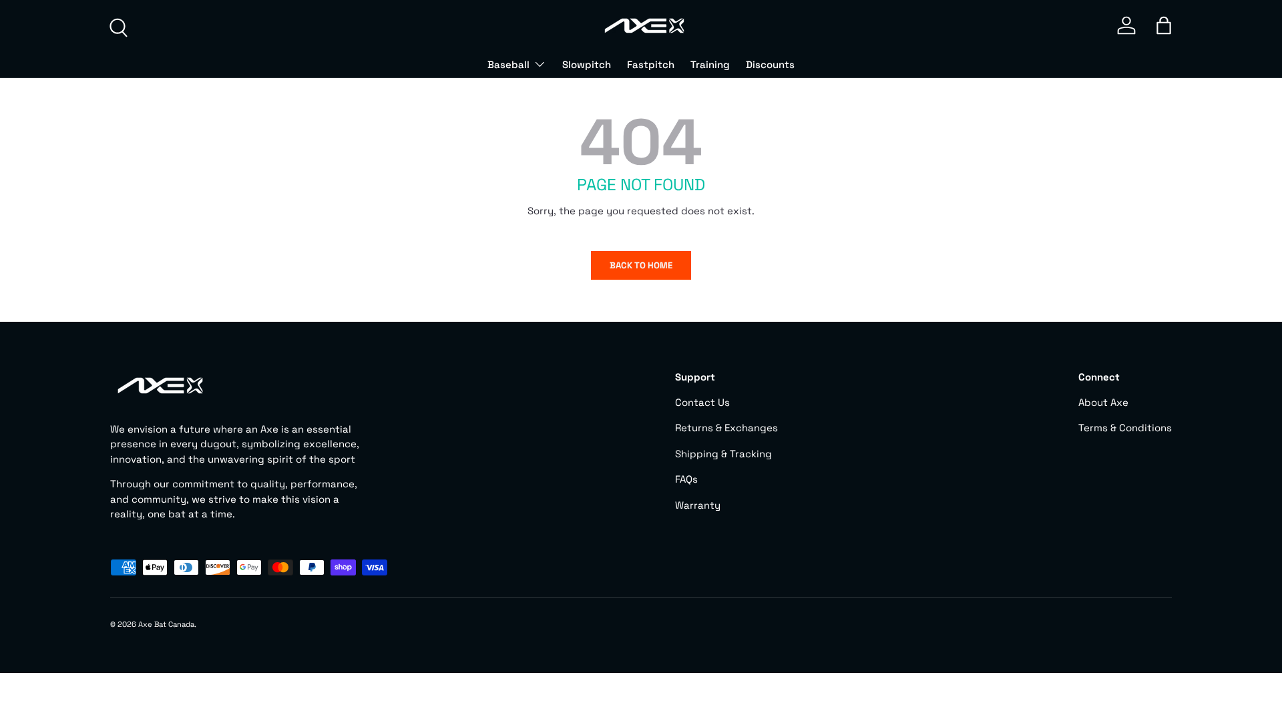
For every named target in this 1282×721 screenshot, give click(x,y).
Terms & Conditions (1125, 427)
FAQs (686, 479)
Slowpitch (586, 64)
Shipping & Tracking (723, 453)
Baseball (508, 64)
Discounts (770, 64)
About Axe (1103, 402)
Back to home (641, 265)
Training (710, 64)
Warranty (697, 505)
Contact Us (702, 402)
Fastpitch (650, 64)
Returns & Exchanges (726, 427)
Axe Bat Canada (166, 624)
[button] (1164, 25)
